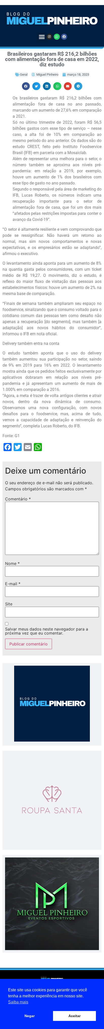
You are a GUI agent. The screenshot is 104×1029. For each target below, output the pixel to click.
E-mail (12, 584)
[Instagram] (49, 37)
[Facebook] (64, 37)
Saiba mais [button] (18, 1002)
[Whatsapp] (57, 37)
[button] (41, 37)
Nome (12, 563)
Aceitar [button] (74, 1016)
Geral (24, 74)
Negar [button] (29, 1016)
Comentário (18, 499)
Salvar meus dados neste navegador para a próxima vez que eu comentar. (46, 631)
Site (8, 604)
